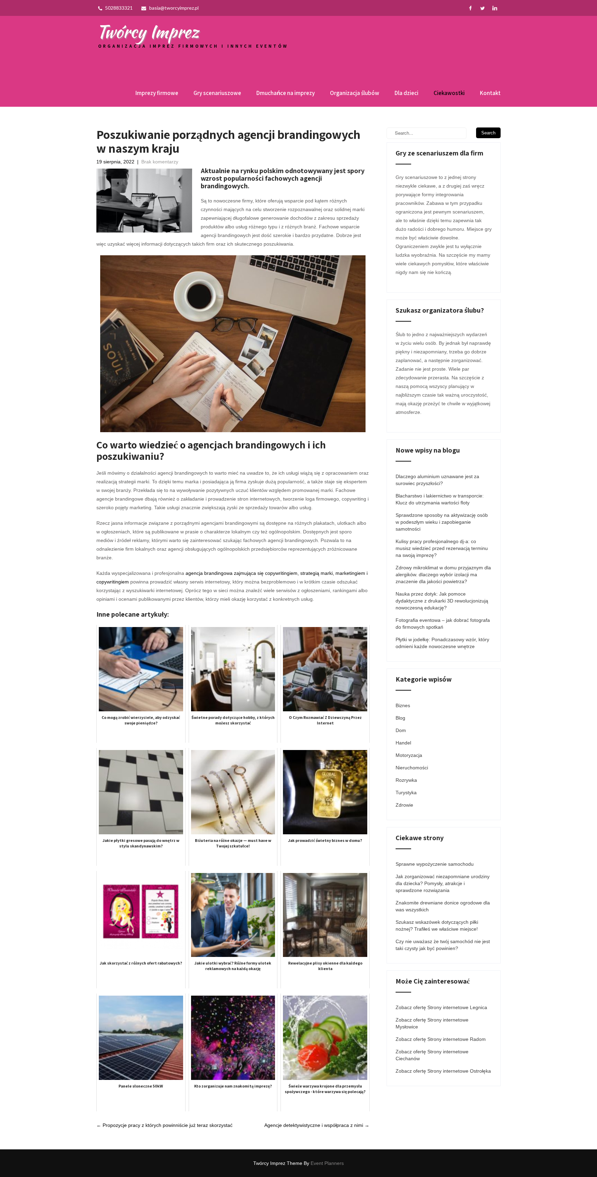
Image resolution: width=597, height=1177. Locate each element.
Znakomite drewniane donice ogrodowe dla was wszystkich (443, 906)
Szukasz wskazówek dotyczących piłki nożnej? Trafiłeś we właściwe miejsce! (437, 925)
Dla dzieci (406, 93)
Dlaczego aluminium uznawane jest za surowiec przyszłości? (437, 480)
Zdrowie (404, 805)
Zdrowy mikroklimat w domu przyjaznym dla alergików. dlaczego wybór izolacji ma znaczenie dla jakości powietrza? (443, 574)
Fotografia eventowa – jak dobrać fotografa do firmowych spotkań (443, 623)
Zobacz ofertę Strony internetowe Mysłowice (432, 1023)
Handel (403, 743)
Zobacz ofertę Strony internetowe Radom (441, 1039)
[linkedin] (495, 8)
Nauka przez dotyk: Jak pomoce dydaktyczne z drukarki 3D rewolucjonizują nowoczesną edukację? (442, 600)
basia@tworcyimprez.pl (174, 8)
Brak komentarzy (159, 161)
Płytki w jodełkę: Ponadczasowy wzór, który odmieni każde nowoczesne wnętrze (442, 643)
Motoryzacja (409, 755)
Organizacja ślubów (354, 93)
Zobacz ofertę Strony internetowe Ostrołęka (443, 1071)
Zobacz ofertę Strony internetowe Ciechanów (432, 1055)
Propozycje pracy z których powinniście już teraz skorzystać (164, 1125)
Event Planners (327, 1163)
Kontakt (490, 93)
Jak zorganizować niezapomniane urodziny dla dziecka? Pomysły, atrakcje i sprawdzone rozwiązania (443, 883)
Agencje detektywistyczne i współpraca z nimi (316, 1125)
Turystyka (406, 792)
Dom (401, 730)
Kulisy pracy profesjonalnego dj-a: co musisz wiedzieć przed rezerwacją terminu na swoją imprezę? (442, 548)
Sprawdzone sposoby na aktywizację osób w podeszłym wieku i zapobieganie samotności (442, 522)
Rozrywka (406, 780)
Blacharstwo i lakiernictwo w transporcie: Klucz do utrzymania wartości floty (440, 499)
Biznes (403, 705)
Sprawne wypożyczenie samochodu (435, 864)
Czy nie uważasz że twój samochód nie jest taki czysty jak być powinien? (443, 945)
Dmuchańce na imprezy (285, 93)
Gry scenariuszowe (217, 93)
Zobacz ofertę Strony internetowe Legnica (441, 1007)
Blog (400, 718)
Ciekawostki (449, 93)
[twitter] (482, 8)
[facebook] (470, 8)
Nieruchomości (412, 767)
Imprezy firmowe (156, 93)
